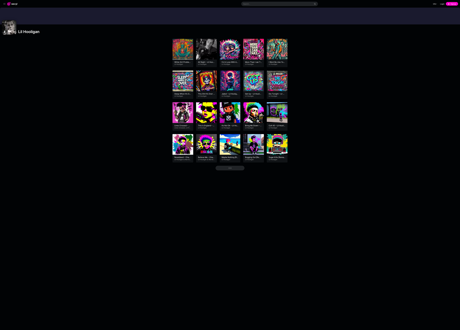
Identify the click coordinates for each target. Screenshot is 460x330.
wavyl (14, 4)
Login (442, 4)
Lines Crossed (179, 128)
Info (434, 4)
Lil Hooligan (178, 64)
